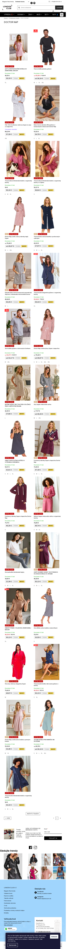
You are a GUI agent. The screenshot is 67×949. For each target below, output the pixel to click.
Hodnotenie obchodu (10, 903)
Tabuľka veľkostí (8, 898)
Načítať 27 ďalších (33, 813)
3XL (6, 138)
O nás (5, 905)
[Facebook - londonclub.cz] (31, 3)
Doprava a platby (8, 895)
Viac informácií (8, 925)
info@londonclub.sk (44, 931)
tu (14, 941)
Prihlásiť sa (53, 838)
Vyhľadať (59, 7)
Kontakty (6, 913)
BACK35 (22, 78)
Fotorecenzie (7, 900)
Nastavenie (12, 945)
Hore (8, 818)
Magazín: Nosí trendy (8, 1)
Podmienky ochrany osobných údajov (14, 910)
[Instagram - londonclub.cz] (34, 3)
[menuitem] (9, 14)
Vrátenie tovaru (20, 1)
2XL (43, 82)
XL (5, 82)
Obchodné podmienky (10, 908)
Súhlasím (54, 936)
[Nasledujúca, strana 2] (56, 818)
